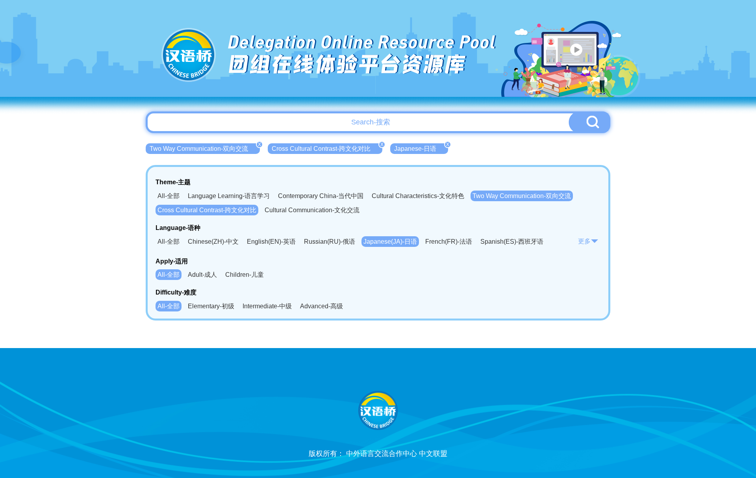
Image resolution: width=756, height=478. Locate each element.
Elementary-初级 (211, 306)
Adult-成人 (202, 274)
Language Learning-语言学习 (229, 196)
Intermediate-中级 (267, 306)
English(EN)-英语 (271, 241)
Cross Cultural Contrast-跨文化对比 (327, 147)
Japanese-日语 (421, 147)
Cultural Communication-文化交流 (312, 210)
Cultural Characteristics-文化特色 (418, 196)
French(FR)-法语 (448, 241)
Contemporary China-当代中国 (320, 196)
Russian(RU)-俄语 (329, 241)
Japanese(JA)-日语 (390, 241)
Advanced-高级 (321, 306)
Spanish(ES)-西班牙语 (511, 241)
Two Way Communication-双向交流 (205, 147)
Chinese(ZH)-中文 (213, 241)
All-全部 (169, 196)
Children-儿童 (244, 274)
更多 (584, 241)
